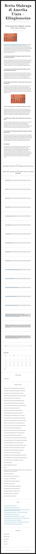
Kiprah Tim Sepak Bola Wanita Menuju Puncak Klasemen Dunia (15, 405)
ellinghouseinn (6, 378)
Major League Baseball (8, 462)
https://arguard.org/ (10, 278)
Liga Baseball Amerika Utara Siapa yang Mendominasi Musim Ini (15, 455)
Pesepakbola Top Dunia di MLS (9, 483)
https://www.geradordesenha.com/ (12, 269)
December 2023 (6, 534)
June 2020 (5, 541)
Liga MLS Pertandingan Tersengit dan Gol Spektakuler (13, 413)
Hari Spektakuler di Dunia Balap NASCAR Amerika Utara (13, 393)
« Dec (5, 369)
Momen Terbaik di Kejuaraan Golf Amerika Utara (12, 398)
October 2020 (6, 539)
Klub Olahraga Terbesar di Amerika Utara (11, 493)
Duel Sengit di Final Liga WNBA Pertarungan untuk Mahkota (14, 390)
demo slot (7, 198)
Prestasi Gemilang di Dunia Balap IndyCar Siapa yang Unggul (14, 417)
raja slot (7, 207)
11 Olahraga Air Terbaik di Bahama (10, 478)
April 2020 (5, 544)
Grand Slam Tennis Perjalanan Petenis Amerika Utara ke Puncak (15, 420)
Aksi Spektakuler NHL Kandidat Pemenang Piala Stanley (13, 450)
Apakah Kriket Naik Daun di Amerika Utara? (11, 476)
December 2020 (6, 536)
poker (6, 189)
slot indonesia (8, 242)
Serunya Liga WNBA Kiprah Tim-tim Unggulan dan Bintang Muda (15, 440)
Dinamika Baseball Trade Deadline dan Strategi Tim (13, 435)
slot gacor (7, 233)
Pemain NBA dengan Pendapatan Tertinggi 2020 (12, 486)
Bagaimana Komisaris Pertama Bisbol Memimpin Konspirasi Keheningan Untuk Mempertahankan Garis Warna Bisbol (17, 510)
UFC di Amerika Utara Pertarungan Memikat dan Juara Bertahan (15, 437)
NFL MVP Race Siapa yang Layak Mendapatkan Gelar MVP (14, 400)
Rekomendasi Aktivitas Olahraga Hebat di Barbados (13, 524)
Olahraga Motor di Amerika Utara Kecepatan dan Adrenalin (14, 447)
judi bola (7, 180)
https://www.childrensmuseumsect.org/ (13, 315)
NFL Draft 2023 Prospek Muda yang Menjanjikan (12, 427)
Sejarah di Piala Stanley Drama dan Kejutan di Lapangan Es (14, 403)
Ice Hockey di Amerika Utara (9, 473)
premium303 (7, 251)
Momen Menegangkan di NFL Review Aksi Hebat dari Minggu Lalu (15, 457)
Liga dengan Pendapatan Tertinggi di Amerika (12, 491)
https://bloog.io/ (18, 325)
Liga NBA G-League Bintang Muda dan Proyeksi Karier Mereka (15, 395)
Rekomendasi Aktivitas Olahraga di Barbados (12, 481)
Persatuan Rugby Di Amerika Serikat (10, 464)
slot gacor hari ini (9, 216)
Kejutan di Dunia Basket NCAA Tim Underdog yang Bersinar (14, 422)
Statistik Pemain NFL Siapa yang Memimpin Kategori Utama (14, 388)
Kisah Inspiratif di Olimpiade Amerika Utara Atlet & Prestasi (15, 44)
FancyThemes (29, 550)
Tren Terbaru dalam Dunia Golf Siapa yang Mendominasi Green (15, 445)
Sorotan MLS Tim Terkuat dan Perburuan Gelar (12, 452)
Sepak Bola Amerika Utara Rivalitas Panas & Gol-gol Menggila (14, 430)
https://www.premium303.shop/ (11, 287)
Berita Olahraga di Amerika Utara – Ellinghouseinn (12, 550)
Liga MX (5, 467)
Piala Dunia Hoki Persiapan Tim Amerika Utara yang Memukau (15, 425)
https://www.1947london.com (11, 305)
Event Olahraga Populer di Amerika (10, 496)
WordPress (24, 550)
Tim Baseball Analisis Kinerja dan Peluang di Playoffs (13, 410)
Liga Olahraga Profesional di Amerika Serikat (12, 488)
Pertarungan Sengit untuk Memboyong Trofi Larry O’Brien (14, 415)
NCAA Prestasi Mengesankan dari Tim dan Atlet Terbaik (13, 442)
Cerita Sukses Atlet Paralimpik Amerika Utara (12, 408)
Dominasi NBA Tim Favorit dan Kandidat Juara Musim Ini (14, 460)
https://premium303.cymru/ (11, 296)
